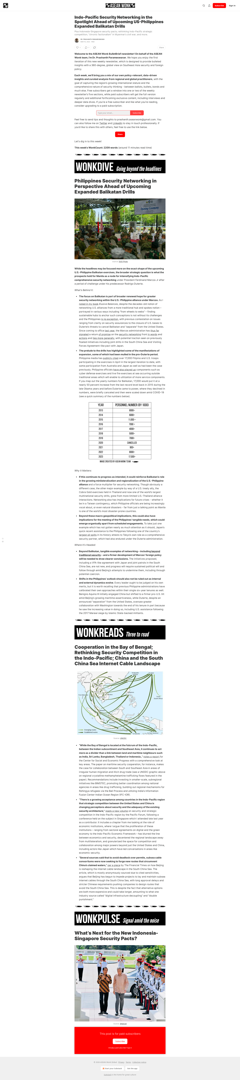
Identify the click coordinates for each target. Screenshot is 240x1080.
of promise (105, 334)
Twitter (103, 123)
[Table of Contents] (2, 540)
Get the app (132, 1068)
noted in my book (88, 304)
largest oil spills (88, 534)
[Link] (71, 186)
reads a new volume (116, 811)
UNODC (123, 738)
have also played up (124, 369)
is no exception (109, 319)
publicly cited (110, 358)
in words (152, 334)
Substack (107, 1074)
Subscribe (219, 5)
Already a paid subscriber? (120, 1048)
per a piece (114, 865)
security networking (130, 334)
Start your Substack (113, 1068)
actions (83, 338)
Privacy (121, 1062)
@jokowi (123, 1024)
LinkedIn (117, 123)
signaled (84, 334)
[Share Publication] (209, 5)
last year (109, 330)
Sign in (232, 5)
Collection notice (139, 1062)
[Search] (203, 5)
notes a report (151, 756)
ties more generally (103, 338)
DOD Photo (123, 261)
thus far (154, 330)
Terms (128, 1062)
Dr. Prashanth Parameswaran (92, 39)
